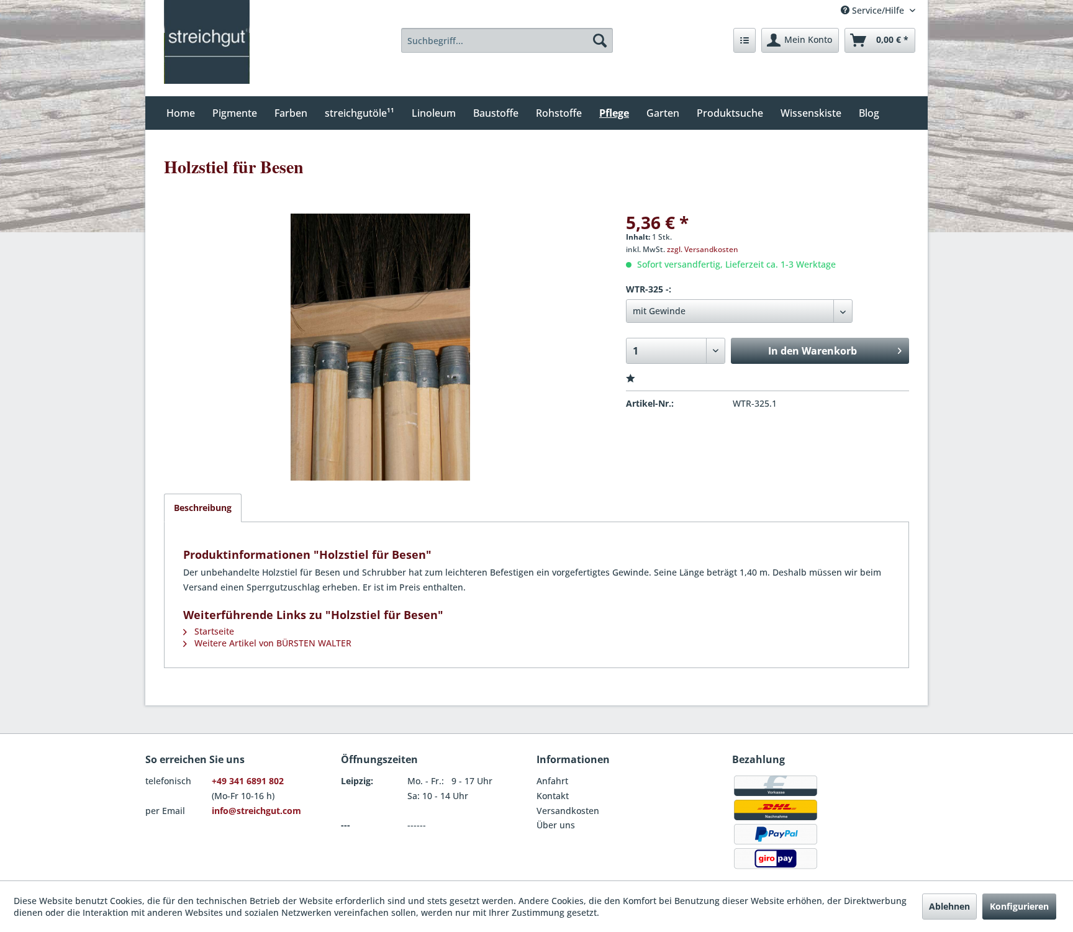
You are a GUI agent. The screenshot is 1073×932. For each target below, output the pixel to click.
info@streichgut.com (256, 811)
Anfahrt (552, 781)
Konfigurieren (1019, 906)
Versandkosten (567, 811)
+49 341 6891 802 (248, 781)
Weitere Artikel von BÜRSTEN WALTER (271, 643)
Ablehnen (949, 906)
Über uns (555, 825)
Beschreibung (203, 508)
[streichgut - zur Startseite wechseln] (207, 42)
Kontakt (552, 796)
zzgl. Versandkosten (702, 249)
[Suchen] (600, 40)
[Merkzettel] (744, 40)
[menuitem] (507, 40)
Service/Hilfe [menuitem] (878, 10)
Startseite (213, 631)
